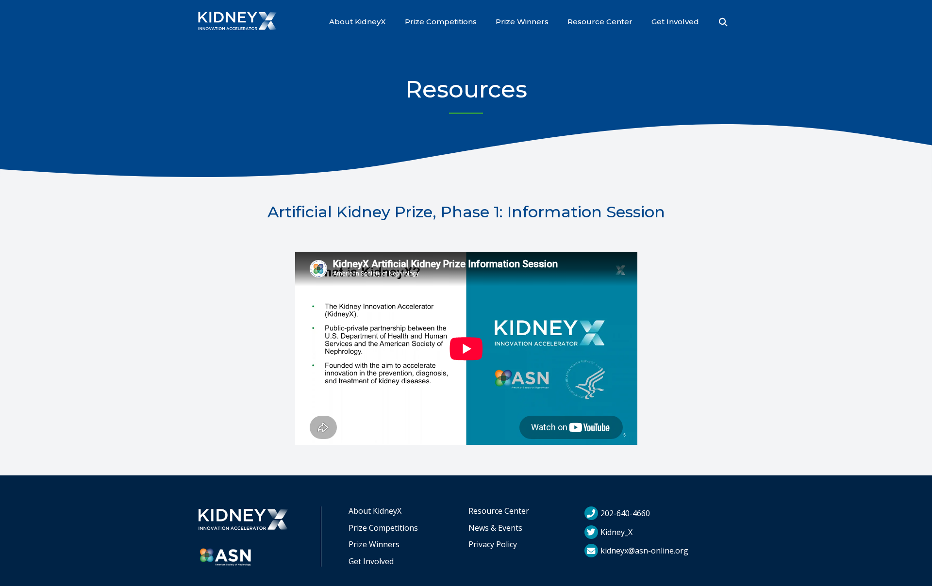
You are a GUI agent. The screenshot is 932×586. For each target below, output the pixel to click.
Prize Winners (522, 21)
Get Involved (675, 21)
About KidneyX (357, 21)
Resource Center (599, 21)
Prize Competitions (441, 21)
